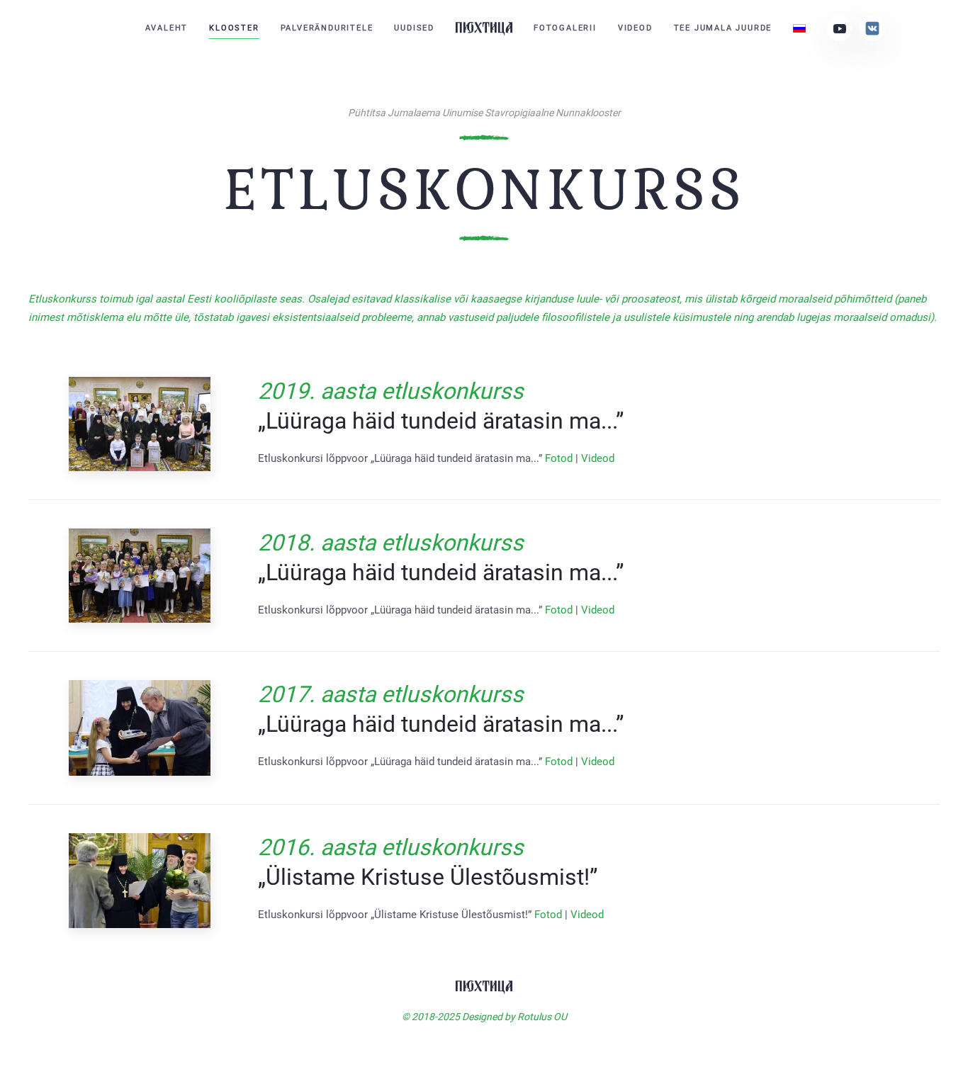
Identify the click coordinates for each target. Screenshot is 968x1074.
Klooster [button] (234, 28)
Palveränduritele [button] (327, 28)
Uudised (414, 28)
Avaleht (166, 28)
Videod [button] (635, 28)
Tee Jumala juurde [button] (723, 28)
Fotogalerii (565, 28)
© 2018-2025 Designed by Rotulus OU (484, 1016)
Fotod (559, 458)
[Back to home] (484, 28)
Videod (597, 458)
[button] (139, 424)
